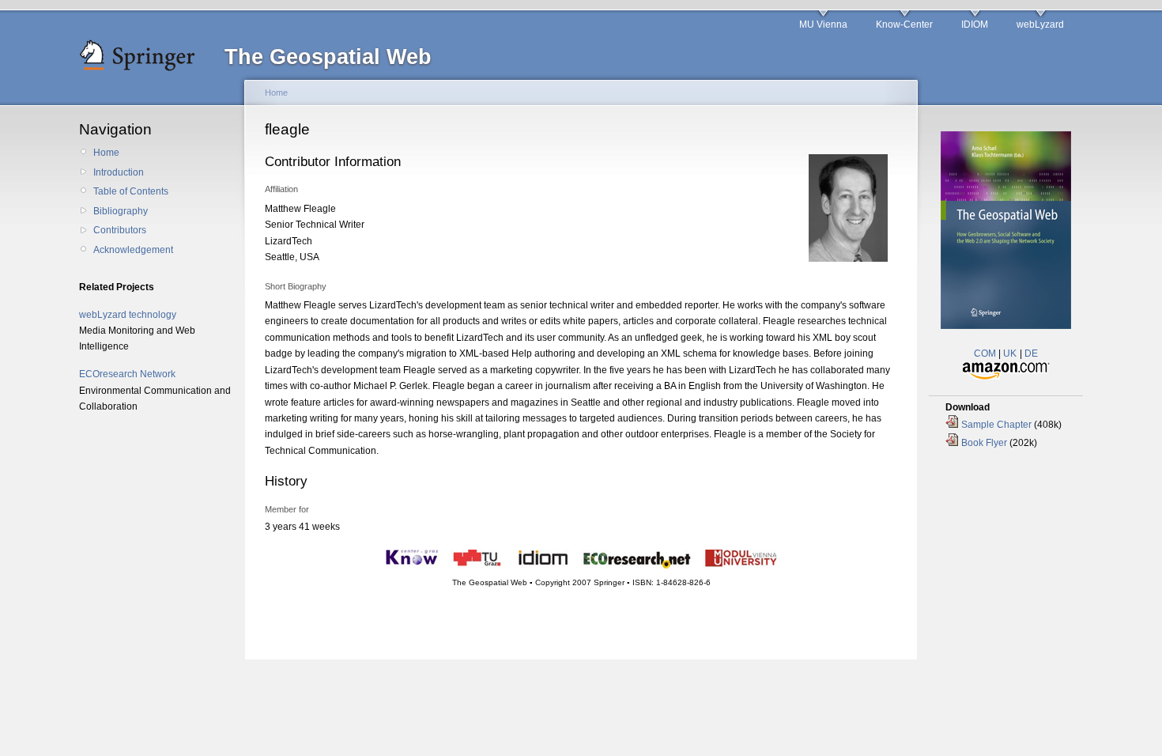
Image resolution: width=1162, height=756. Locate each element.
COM (985, 353)
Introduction (118, 172)
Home (106, 152)
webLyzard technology (127, 314)
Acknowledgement (133, 249)
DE (1031, 353)
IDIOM (974, 24)
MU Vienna (823, 24)
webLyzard (1040, 24)
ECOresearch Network (127, 374)
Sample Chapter (996, 424)
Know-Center (904, 24)
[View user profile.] (848, 258)
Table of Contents (130, 191)
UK (1010, 353)
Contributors (119, 230)
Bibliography (120, 211)
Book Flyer (984, 442)
